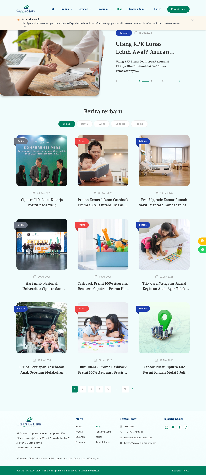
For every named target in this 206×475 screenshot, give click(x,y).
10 (125, 389)
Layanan (84, 9)
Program (103, 9)
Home (78, 427)
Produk (65, 9)
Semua (66, 124)
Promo (139, 124)
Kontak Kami (103, 442)
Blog (119, 9)
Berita (84, 124)
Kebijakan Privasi (181, 471)
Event (102, 124)
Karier (157, 9)
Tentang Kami (137, 9)
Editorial (120, 124)
